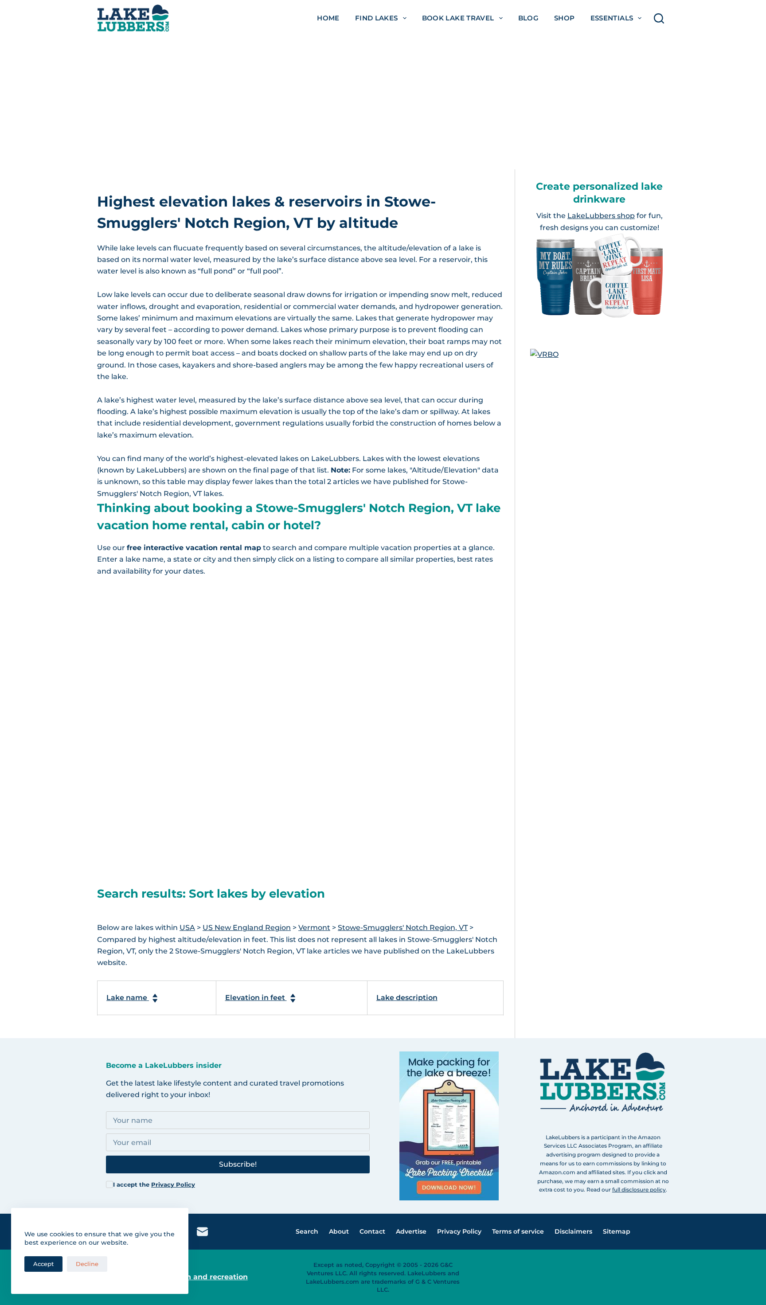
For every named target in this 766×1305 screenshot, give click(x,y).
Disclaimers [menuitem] (573, 1231)
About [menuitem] (339, 1231)
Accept (43, 1263)
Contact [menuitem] (372, 1231)
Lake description (407, 997)
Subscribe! (238, 1164)
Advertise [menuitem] (411, 1231)
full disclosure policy (639, 1189)
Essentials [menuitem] (611, 18)
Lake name (127, 997)
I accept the (154, 1184)
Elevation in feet (256, 997)
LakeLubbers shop (601, 215)
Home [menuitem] (328, 18)
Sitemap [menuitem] (616, 1231)
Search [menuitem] (307, 1231)
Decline (87, 1263)
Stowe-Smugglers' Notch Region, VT (403, 927)
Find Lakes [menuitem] (376, 18)
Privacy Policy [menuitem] (459, 1231)
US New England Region (247, 927)
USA (187, 927)
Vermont (314, 927)
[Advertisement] (383, 103)
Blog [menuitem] (528, 18)
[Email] (202, 1231)
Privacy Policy (173, 1184)
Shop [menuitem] (564, 18)
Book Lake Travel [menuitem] (458, 18)
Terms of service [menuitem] (518, 1231)
